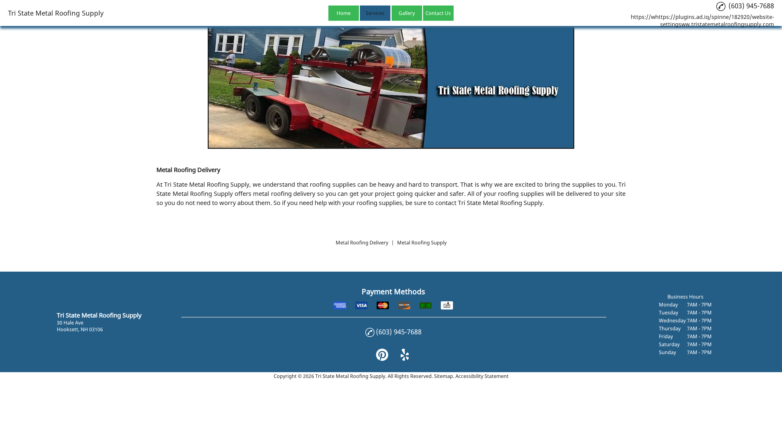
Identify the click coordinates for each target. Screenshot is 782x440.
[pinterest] (382, 359)
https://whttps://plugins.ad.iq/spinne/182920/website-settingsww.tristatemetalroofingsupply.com (702, 20)
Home (344, 13)
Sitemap (443, 376)
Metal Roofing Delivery (362, 242)
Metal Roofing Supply (422, 242)
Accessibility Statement (482, 376)
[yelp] (404, 359)
